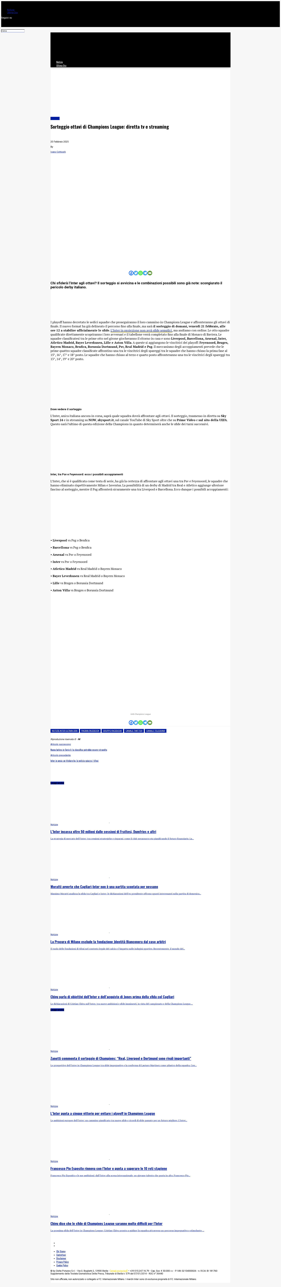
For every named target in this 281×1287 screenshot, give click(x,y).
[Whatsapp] (140, 273)
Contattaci (61, 1255)
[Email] (150, 273)
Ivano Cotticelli (58, 152)
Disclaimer (61, 1258)
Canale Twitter (134, 731)
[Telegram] (145, 273)
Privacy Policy (62, 1262)
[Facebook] (131, 273)
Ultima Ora (12, 12)
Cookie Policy (62, 1265)
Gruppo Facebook (112, 731)
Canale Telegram (155, 731)
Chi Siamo (60, 1251)
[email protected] (118, 1270)
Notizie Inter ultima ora (65, 731)
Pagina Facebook (90, 731)
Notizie (10, 9)
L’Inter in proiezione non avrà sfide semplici (141, 330)
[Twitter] (135, 273)
